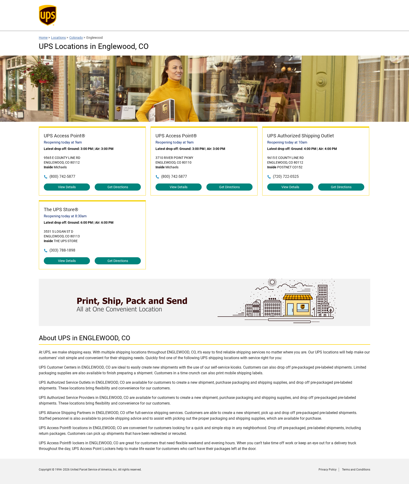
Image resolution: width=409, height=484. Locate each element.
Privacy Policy (328, 469)
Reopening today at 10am (287, 142)
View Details (67, 187)
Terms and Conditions (356, 469)
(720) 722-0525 (286, 176)
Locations (58, 37)
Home (43, 37)
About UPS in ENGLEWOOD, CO (84, 338)
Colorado (76, 37)
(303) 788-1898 (62, 250)
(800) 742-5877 (62, 176)
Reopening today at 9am (63, 142)
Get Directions (117, 187)
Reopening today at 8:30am (65, 216)
